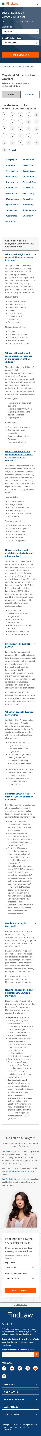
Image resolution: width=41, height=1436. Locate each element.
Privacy (13, 1427)
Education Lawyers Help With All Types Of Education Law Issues (19, 796)
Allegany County (12, 159)
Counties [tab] (29, 94)
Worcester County (12, 221)
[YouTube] (12, 1368)
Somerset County (12, 210)
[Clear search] (33, 1267)
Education (20, 66)
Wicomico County (29, 216)
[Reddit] (35, 1368)
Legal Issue (7, 27)
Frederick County (29, 182)
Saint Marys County (29, 204)
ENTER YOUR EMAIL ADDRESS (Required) (18, 1349)
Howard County (12, 193)
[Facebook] (4, 1368)
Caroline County (12, 171)
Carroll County (29, 171)
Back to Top (21, 1305)
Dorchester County (12, 182)
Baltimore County (12, 165)
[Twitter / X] (20, 1368)
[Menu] (3, 3)
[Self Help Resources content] (36, 1399)
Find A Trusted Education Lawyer (18, 645)
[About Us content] (36, 1384)
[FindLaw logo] (13, 3)
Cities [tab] (11, 94)
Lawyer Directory (8, 66)
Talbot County (29, 210)
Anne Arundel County (29, 159)
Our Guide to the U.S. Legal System (17, 1179)
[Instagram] (27, 1368)
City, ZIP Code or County (12, 38)
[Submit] (36, 1354)
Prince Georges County (29, 199)
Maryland (30, 66)
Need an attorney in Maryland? (15, 925)
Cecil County (12, 176)
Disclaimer (24, 1427)
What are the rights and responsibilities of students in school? (19, 257)
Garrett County (12, 187)
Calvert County (29, 165)
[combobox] (20, 31)
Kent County (28, 193)
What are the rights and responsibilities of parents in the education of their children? (18, 357)
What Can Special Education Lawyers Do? (19, 713)
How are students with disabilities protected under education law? (19, 553)
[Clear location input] (36, 42)
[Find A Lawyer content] (36, 1392)
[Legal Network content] (36, 1414)
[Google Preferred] (4, 1376)
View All (12, 150)
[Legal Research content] (36, 1406)
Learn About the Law (10, 1151)
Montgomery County (12, 199)
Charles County (29, 176)
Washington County (12, 216)
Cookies (7, 1430)
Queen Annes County (12, 204)
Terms (4, 1427)
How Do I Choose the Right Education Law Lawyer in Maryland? (19, 992)
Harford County (29, 187)
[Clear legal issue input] (36, 31)
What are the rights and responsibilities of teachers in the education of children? (19, 456)
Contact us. (27, 1334)
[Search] (36, 3)
